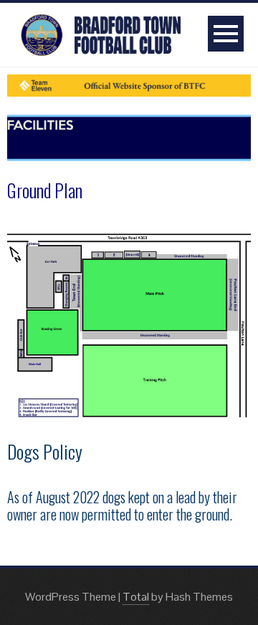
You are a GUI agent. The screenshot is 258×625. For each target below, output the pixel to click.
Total (136, 596)
